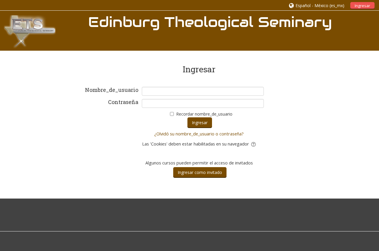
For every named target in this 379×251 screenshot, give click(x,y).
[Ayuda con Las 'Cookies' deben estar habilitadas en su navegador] (253, 144)
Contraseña (123, 102)
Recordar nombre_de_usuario (204, 114)
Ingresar (362, 5)
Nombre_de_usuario (111, 90)
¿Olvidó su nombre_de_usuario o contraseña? (199, 134)
